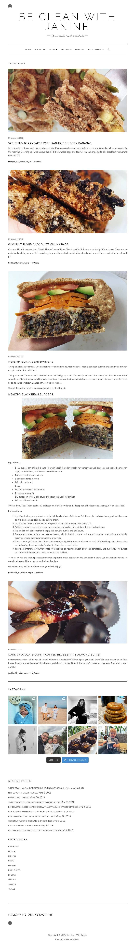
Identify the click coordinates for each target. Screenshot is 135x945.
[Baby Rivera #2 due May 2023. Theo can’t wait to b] (112, 740)
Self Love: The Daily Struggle (23, 793)
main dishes (22, 573)
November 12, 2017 (15, 239)
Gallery (79, 49)
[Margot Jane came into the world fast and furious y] (22, 710)
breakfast (11, 162)
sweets (26, 263)
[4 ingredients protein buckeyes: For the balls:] (82, 740)
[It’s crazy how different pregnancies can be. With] (22, 740)
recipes (28, 162)
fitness (12, 856)
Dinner (11, 851)
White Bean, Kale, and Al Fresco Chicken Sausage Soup (36, 788)
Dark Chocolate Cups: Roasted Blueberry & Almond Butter (54, 654)
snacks (12, 879)
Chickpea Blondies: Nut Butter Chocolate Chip (32, 830)
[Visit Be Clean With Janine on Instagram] (10, 7)
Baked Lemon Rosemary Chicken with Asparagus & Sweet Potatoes (42, 807)
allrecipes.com (35, 388)
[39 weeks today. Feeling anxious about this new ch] (52, 710)
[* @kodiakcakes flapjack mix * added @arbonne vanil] (112, 710)
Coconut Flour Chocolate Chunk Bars (38, 244)
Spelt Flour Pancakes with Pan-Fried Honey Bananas (50, 143)
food (17, 162)
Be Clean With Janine (68, 21)
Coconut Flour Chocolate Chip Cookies (29, 821)
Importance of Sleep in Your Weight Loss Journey (34, 811)
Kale (57, 939)
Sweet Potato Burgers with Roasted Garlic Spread (34, 802)
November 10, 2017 (15, 356)
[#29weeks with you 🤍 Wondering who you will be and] (82, 710)
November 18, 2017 (15, 138)
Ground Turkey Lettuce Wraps (24, 825)
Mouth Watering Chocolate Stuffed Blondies (32, 816)
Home (28, 49)
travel (11, 889)
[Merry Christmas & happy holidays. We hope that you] (52, 740)
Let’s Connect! (96, 49)
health (22, 162)
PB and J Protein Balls (19, 797)
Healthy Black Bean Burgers (30, 361)
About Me (40, 49)
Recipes (65, 49)
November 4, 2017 (15, 649)
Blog (52, 49)
